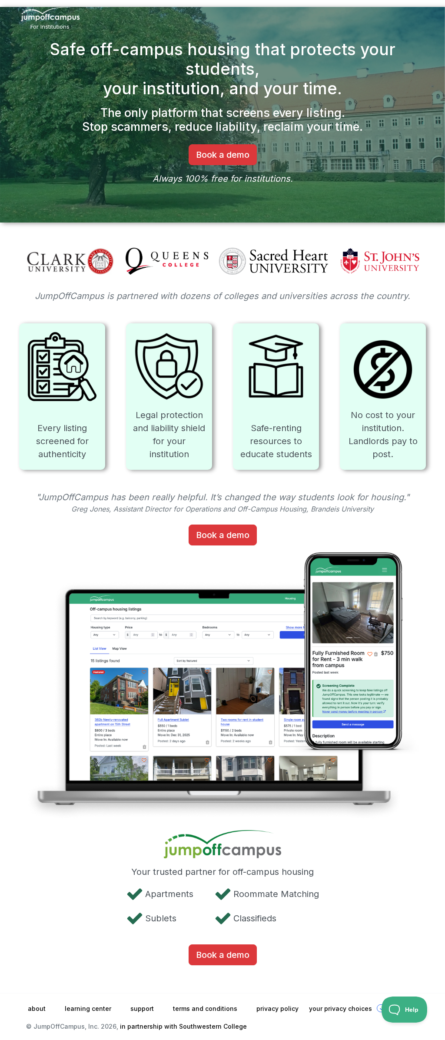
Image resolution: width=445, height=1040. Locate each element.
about (37, 1008)
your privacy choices (340, 1008)
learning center (88, 1008)
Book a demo (222, 155)
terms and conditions (205, 1008)
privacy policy (277, 1008)
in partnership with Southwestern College (183, 1026)
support (142, 1008)
